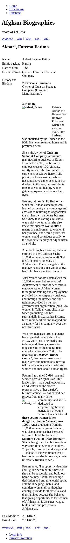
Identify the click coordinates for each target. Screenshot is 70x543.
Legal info (15, 534)
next (37, 38)
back (28, 38)
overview (7, 38)
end (46, 38)
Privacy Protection (20, 538)
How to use (16, 9)
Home (13, 5)
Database (15, 12)
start (19, 38)
